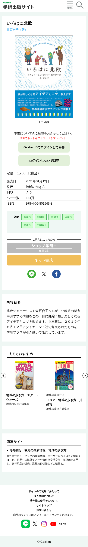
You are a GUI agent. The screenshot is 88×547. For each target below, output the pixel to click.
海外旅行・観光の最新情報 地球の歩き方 (38, 450)
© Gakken (44, 541)
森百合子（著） (17, 29)
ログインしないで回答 (44, 160)
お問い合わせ (44, 510)
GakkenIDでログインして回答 (44, 147)
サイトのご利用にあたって (44, 491)
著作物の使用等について (44, 500)
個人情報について (44, 496)
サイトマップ (44, 505)
